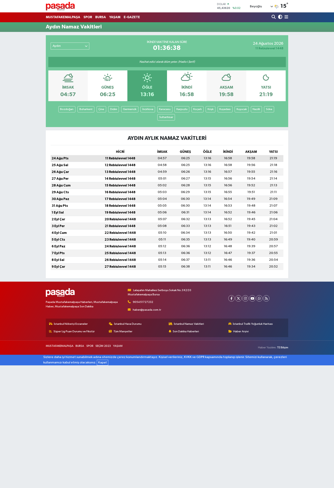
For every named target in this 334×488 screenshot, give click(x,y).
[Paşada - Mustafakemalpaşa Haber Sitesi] (60, 6)
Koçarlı (197, 109)
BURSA (100, 17)
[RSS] (266, 298)
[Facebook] (231, 298)
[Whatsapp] (259, 298)
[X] (238, 298)
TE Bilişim (282, 347)
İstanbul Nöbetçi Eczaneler (71, 323)
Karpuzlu (181, 109)
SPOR (88, 17)
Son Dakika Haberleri (186, 331)
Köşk (211, 109)
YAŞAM (114, 17)
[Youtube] (252, 298)
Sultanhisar (166, 117)
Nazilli (256, 109)
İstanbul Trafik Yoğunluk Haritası (253, 323)
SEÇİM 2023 (103, 345)
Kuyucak (242, 109)
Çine (101, 109)
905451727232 (143, 302)
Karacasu (164, 109)
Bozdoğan (66, 109)
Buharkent (86, 109)
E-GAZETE (132, 17)
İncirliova (147, 109)
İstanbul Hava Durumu (127, 323)
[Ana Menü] (285, 17)
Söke (269, 109)
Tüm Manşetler (122, 331)
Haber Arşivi (241, 331)
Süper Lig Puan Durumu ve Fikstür (74, 331)
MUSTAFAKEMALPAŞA (63, 17)
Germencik (129, 109)
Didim (113, 109)
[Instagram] (245, 298)
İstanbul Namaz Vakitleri (189, 323)
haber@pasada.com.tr (147, 309)
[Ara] (274, 17)
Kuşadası (225, 109)
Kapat (102, 362)
